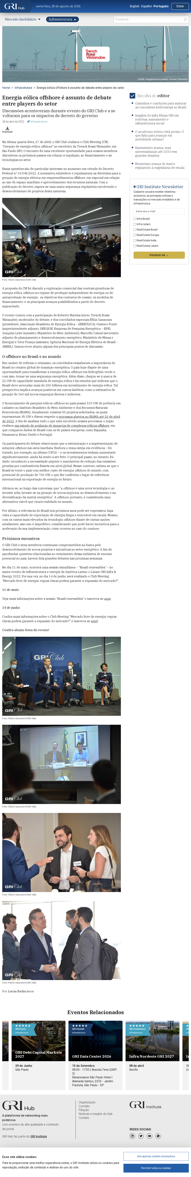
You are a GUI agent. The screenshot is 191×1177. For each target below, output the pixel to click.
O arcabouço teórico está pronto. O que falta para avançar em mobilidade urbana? (159, 135)
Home (6, 88)
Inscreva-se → (159, 255)
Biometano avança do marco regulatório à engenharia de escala (159, 166)
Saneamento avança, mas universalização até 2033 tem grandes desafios (156, 151)
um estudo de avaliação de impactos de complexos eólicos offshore (62, 425)
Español (146, 6)
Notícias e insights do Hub (95, 1114)
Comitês (84, 1106)
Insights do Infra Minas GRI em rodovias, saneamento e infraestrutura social (157, 119)
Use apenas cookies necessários (156, 1156)
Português (161, 6)
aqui (107, 599)
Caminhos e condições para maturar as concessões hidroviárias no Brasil (161, 105)
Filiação (84, 1110)
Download (7, 132)
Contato (84, 1118)
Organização (87, 1102)
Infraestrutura (23, 88)
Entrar (180, 6)
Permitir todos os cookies (156, 1168)
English (134, 6)
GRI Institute (38, 1136)
